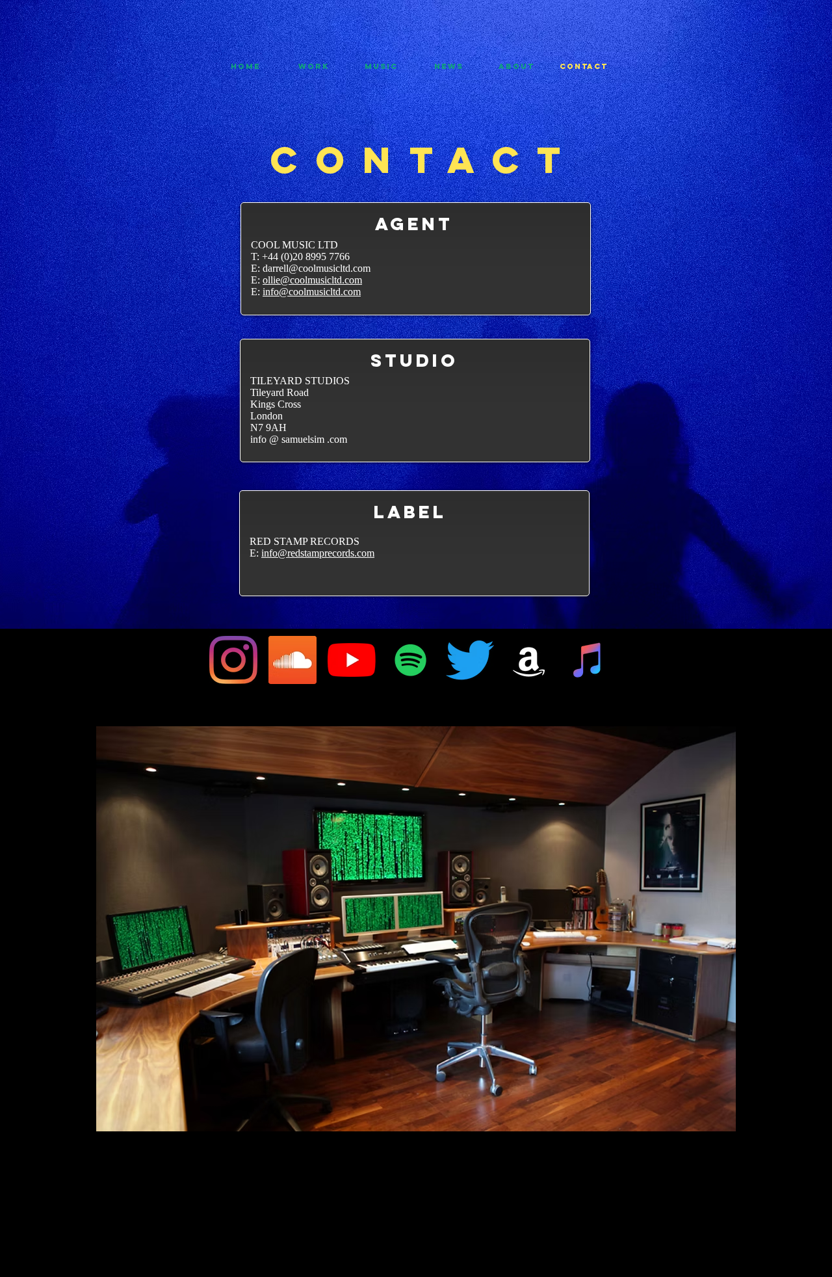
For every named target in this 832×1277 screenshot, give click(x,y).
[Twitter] (470, 660)
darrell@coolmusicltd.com (316, 268)
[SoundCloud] (292, 660)
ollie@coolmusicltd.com (312, 279)
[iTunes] (588, 660)
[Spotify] (411, 660)
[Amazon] (529, 660)
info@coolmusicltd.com (312, 291)
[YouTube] (352, 660)
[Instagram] (233, 660)
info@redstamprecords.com (317, 553)
